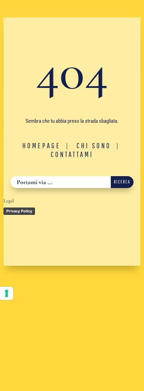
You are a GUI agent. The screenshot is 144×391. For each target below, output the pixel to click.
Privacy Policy (19, 211)
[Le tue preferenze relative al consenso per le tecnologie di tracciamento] (6, 293)
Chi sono (94, 145)
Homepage (41, 145)
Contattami (72, 154)
